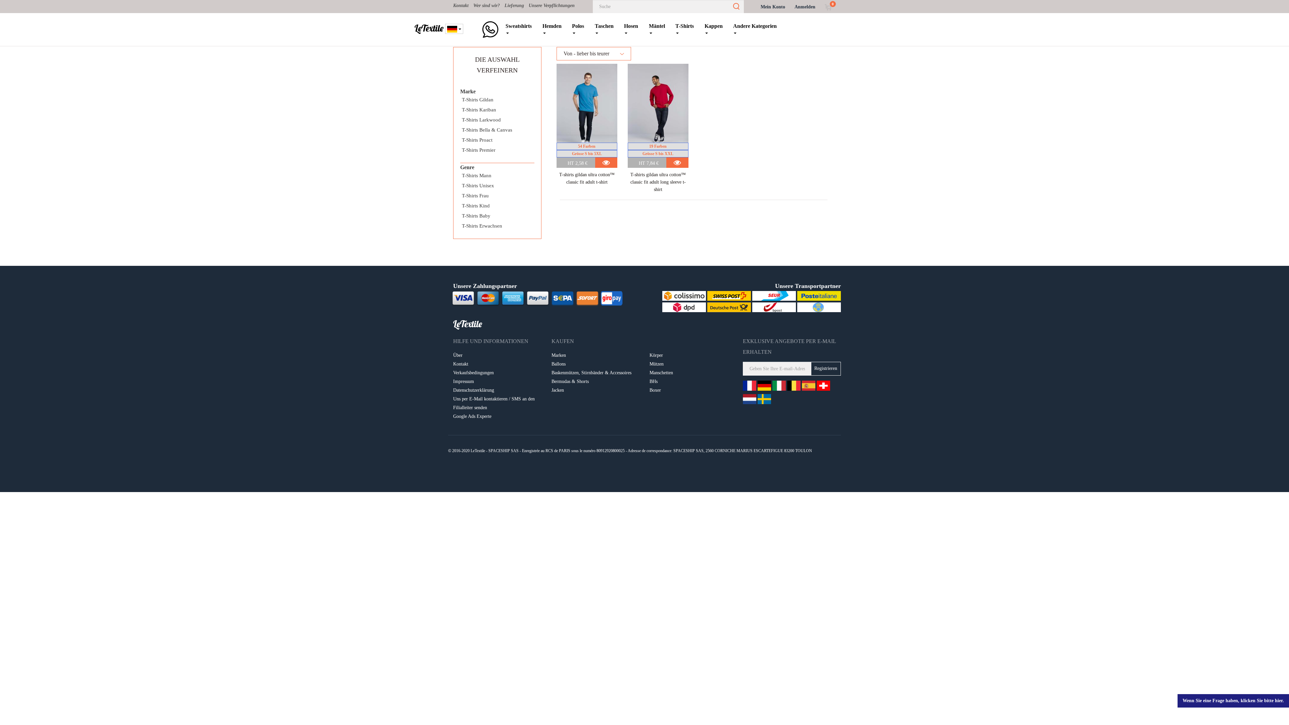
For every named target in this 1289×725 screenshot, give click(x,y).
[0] (828, 6)
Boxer (655, 390)
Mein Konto (773, 6)
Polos (578, 26)
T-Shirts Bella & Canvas (487, 130)
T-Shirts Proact (477, 140)
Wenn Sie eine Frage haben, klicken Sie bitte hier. (1233, 700)
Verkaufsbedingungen (473, 372)
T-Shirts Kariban (479, 109)
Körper (656, 355)
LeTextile (429, 28)
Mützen (657, 364)
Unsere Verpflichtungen (552, 5)
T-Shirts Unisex (478, 185)
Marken (559, 355)
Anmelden (805, 6)
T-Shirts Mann (476, 175)
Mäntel (657, 26)
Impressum (463, 381)
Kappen (714, 26)
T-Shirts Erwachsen (482, 226)
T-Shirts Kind (476, 205)
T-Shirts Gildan (477, 99)
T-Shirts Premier (478, 150)
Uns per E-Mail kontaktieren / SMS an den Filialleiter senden (494, 403)
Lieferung (514, 5)
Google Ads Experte (472, 416)
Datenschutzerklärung (473, 390)
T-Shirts (684, 26)
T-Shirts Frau (475, 195)
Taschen (604, 26)
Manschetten (661, 372)
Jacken (558, 390)
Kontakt (461, 5)
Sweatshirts (519, 26)
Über (458, 355)
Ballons (559, 364)
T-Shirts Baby (476, 216)
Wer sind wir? (486, 5)
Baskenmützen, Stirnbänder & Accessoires (591, 372)
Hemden (552, 26)
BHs (654, 381)
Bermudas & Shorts (570, 381)
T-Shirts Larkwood (481, 120)
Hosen (631, 26)
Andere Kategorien (755, 26)
